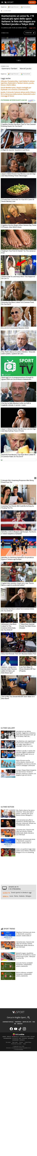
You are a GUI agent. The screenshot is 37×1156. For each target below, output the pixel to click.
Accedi (32, 2)
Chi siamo (8, 1042)
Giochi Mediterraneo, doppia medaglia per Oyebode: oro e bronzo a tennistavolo (16, 89)
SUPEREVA (22, 1040)
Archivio (19, 1023)
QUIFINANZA (31, 1038)
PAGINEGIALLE (15, 1036)
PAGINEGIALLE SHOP (25, 1036)
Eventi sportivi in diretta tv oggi (21, 892)
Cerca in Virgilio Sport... (17, 1017)
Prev (2, 47)
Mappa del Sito (27, 1021)
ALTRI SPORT (7, 11)
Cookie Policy (28, 1042)
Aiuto (24, 1043)
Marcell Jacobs (25, 68)
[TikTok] (20, 1030)
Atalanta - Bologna (25, 896)
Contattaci (18, 1021)
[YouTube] (15, 1030)
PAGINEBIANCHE (7, 1038)
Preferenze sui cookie (16, 1043)
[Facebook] (11, 1030)
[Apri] (2, 2)
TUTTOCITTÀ (15, 1038)
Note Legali (15, 1042)
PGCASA (33, 1036)
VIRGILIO (9, 1036)
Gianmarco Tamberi (9, 68)
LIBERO (4, 1036)
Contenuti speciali (8, 1021)
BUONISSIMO (15, 1040)
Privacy (21, 1042)
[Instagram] (24, 1030)
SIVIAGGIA (24, 1038)
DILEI (20, 1038)
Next (34, 47)
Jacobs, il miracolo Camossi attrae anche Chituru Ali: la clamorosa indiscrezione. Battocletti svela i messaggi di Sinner (18, 94)
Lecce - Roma (13, 896)
